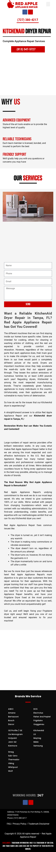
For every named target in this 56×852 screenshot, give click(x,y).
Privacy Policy (19, 823)
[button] (48, 4)
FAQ (9, 823)
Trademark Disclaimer (38, 823)
